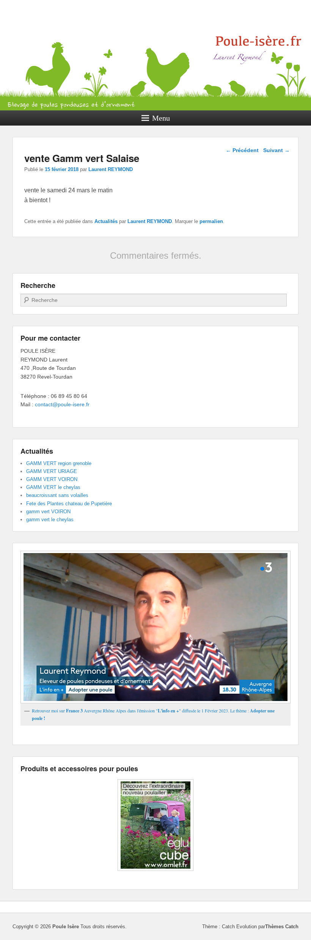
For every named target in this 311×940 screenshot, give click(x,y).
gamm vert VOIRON (48, 511)
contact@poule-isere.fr (62, 404)
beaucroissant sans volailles (57, 495)
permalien (211, 221)
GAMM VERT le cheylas (53, 487)
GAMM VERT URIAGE (51, 471)
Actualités (106, 221)
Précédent (242, 150)
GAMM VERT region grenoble (58, 463)
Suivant (276, 150)
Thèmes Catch (281, 926)
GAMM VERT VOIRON (51, 479)
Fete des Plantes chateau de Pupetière (69, 503)
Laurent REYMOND (110, 169)
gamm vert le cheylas (50, 519)
